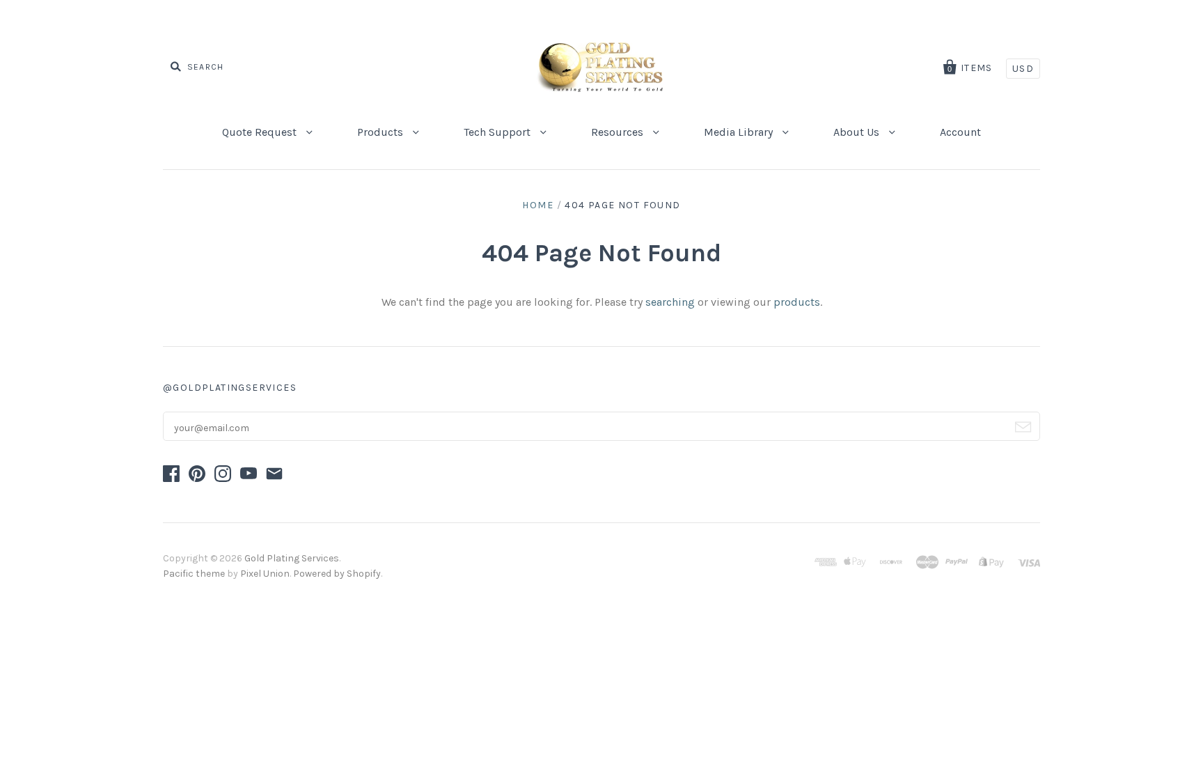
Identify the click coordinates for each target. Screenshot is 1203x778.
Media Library (740, 132)
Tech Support (498, 132)
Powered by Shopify (337, 573)
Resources (618, 132)
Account (960, 132)
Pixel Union (265, 573)
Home (537, 205)
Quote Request (260, 132)
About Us (857, 132)
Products (381, 132)
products (796, 302)
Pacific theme (194, 573)
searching (670, 302)
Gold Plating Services (291, 558)
